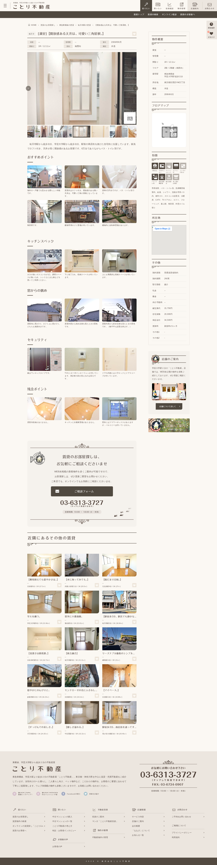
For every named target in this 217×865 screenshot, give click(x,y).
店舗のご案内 (138, 821)
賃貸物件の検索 (19, 821)
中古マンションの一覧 (62, 821)
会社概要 (136, 826)
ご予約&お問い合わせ (181, 817)
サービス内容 (138, 817)
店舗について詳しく (167, 406)
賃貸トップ (139, 14)
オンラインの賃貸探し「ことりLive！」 (29, 826)
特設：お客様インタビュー (64, 830)
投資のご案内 (98, 817)
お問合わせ (209, 8)
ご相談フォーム (84, 491)
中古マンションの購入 (62, 817)
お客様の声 (57, 846)
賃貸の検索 (153, 14)
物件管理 (181, 8)
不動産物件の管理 (100, 837)
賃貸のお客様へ (187, 14)
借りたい (146, 8)
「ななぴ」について (141, 830)
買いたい (158, 8)
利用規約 (176, 837)
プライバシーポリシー (182, 833)
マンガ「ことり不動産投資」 (105, 821)
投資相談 (170, 8)
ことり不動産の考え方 (62, 826)
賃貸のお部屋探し (20, 817)
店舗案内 (195, 8)
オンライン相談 (169, 14)
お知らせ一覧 (138, 835)
